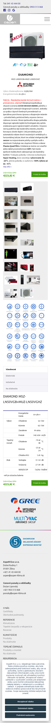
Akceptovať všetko (25, 702)
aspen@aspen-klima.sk (14, 575)
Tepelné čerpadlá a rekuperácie (17, 626)
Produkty (7, 638)
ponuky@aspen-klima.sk (14, 593)
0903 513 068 (36, 7)
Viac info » (7, 167)
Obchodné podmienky (13, 615)
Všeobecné (11, 369)
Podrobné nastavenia (25, 715)
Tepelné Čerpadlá (12, 647)
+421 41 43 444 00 (12, 572)
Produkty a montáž (12, 650)
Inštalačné (10, 382)
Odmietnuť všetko (25, 708)
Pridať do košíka (39, 174)
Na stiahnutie (12, 389)
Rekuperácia (10, 658)
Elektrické (10, 376)
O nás (6, 608)
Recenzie (7, 630)
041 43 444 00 (13, 3)
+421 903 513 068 (11, 590)
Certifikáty (8, 611)
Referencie (9, 620)
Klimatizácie (9, 623)
